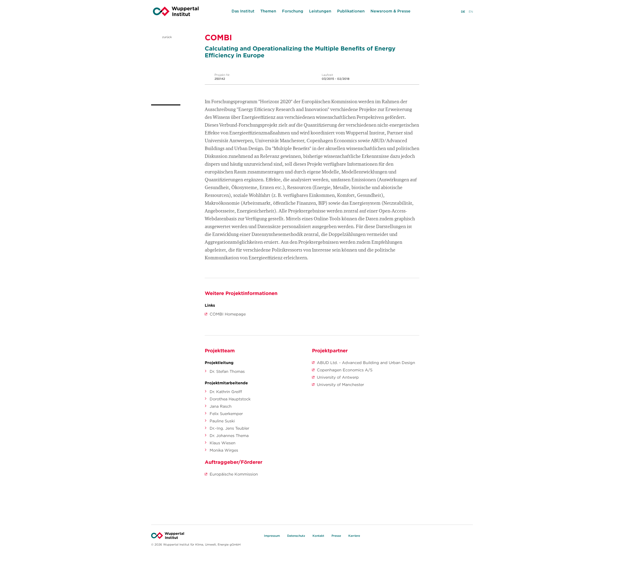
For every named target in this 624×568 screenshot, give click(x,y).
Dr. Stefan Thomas (227, 371)
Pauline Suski (222, 420)
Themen (268, 11)
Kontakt (318, 536)
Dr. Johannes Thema (229, 435)
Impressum (272, 536)
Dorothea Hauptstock (230, 398)
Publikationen (351, 11)
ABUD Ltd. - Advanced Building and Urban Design (366, 362)
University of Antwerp (338, 377)
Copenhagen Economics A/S (344, 369)
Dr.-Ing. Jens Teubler (229, 428)
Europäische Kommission (234, 474)
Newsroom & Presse (390, 11)
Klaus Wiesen (222, 442)
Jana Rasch (221, 406)
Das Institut (243, 11)
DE (463, 11)
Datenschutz (296, 536)
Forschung (292, 11)
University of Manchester (340, 384)
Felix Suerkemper (226, 413)
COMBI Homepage (228, 314)
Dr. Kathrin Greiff (226, 391)
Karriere (354, 536)
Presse (336, 536)
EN (471, 11)
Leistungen (320, 11)
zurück (166, 37)
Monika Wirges (224, 450)
